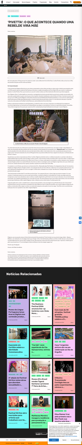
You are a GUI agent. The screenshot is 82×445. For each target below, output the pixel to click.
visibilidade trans (12, 341)
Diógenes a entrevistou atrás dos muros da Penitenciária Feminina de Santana (40, 97)
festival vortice (12, 374)
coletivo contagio (58, 374)
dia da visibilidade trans (60, 303)
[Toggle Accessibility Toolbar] (80, 218)
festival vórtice (12, 409)
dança (33, 341)
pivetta (28, 16)
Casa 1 (56, 341)
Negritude (47, 375)
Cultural (33, 375)
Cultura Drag (38, 300)
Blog (50, 2)
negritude (38, 341)
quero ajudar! (77, 2)
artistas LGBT (35, 298)
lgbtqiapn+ (68, 303)
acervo (10, 301)
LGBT (46, 298)
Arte (9, 16)
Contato (56, 2)
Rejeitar (64, 440)
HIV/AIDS (66, 374)
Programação (43, 2)
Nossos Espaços (26, 2)
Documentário (23, 16)
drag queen (41, 298)
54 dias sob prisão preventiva (24, 99)
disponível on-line (60, 166)
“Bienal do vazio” (61, 149)
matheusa (34, 409)
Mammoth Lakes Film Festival (46, 166)
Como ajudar (16, 2)
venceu (22, 237)
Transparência (64, 2)
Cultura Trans (67, 301)
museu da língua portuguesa (15, 303)
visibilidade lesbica (59, 410)
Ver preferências (75, 440)
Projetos (35, 2)
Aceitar (54, 440)
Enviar (37, 443)
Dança (45, 341)
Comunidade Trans (59, 301)
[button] (79, 423)
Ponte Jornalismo (15, 16)
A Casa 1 (8, 2)
